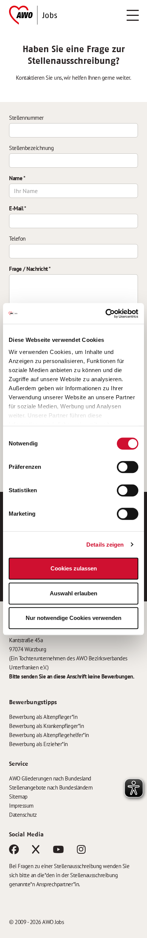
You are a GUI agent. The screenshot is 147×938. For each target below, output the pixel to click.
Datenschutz (23, 814)
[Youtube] (58, 851)
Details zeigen (105, 544)
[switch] (127, 467)
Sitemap (18, 796)
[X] (36, 851)
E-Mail (17, 208)
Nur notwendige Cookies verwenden (73, 618)
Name (17, 178)
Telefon (17, 238)
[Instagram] (81, 851)
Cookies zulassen (74, 568)
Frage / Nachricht (30, 268)
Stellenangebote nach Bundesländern (51, 787)
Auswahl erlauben (73, 593)
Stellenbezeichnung (31, 147)
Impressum (21, 805)
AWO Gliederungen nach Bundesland (50, 778)
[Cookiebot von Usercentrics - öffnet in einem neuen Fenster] (105, 313)
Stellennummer (26, 117)
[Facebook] (14, 851)
